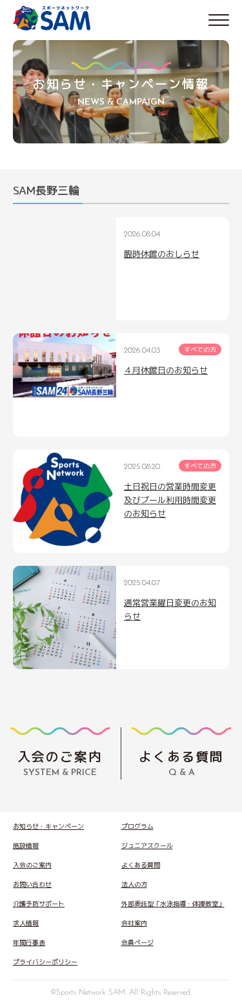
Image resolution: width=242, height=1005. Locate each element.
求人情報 (26, 922)
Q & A (181, 762)
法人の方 (134, 884)
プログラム (137, 826)
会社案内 (134, 922)
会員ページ (137, 942)
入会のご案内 (32, 864)
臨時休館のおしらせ (161, 254)
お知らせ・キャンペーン (48, 826)
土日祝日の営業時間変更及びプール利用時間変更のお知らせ (170, 500)
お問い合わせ (32, 884)
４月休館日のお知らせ (166, 370)
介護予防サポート (39, 903)
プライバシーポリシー (45, 961)
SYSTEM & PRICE (60, 762)
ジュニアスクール (147, 845)
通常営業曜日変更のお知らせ (170, 609)
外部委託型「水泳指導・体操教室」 (173, 903)
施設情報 (26, 845)
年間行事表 (29, 942)
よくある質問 (140, 864)
